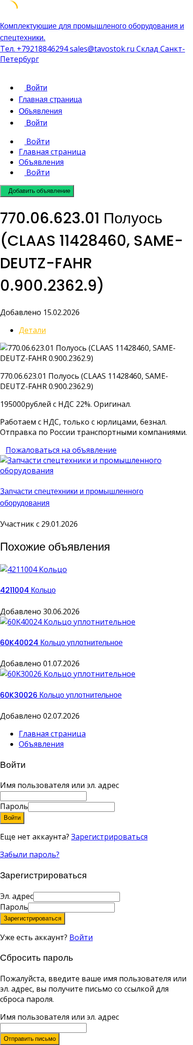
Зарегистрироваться (109, 837)
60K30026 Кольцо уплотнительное (61, 695)
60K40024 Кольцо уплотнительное (61, 642)
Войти (81, 937)
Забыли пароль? (29, 854)
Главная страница (50, 99)
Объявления (40, 111)
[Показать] (117, 806)
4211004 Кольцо (28, 590)
